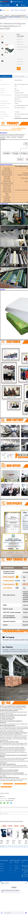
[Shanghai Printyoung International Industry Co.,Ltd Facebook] (17, 5)
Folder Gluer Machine (4, 864)
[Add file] (2, 912)
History (11, 868)
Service (11, 870)
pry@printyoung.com (18, 1)
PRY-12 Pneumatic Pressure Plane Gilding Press (20, 844)
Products (8, 10)
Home (3, 10)
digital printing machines (8, 783)
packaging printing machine (6, 786)
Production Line (17, 865)
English (23, 5)
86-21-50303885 (6, 5)
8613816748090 (9, 800)
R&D (15, 870)
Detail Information (6, 76)
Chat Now (16, 17)
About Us (17, 10)
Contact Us (11, 17)
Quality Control (4, 17)
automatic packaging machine (20, 783)
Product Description (19, 76)
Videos (12, 10)
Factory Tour (23, 10)
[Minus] (26, 883)
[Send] (26, 912)
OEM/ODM (16, 868)
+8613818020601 (11, 798)
